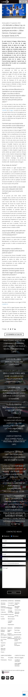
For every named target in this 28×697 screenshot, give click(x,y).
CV (2, 590)
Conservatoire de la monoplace (18, 644)
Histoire (3, 610)
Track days (17, 630)
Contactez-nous (20, 655)
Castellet (4, 110)
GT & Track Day (3, 640)
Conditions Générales (17, 660)
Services (9, 628)
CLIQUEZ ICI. (5, 304)
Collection (3, 612)
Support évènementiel (10, 637)
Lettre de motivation (7, 596)
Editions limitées (3, 630)
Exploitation (11, 624)
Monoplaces (4, 637)
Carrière (3, 619)
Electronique (11, 616)
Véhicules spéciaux (17, 612)
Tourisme (3, 643)
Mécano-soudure (10, 608)
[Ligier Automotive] (5, 1)
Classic (2, 652)
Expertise (11, 601)
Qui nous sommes (3, 603)
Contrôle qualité (10, 621)
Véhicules (3, 628)
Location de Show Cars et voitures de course (17, 639)
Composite (11, 614)
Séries (2, 658)
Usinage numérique (10, 611)
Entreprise (4, 601)
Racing (16, 616)
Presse (10, 660)
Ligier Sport (4, 655)
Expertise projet (17, 603)
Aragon (11, 110)
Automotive (18, 610)
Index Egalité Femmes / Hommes (18, 664)
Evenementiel (17, 635)
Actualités (10, 658)
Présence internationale (4, 607)
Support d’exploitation (10, 634)
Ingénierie (17, 601)
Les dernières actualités (14, 334)
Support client (9, 630)
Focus (2, 616)
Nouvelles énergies (17, 607)
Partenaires (4, 660)
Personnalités (4, 614)
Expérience (17, 628)
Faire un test (17, 632)
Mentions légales (19, 658)
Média (10, 655)
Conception (11, 603)
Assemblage (11, 605)
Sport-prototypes (4, 634)
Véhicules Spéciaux (3, 649)
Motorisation (11, 619)
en (23, 2)
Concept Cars (3, 645)
